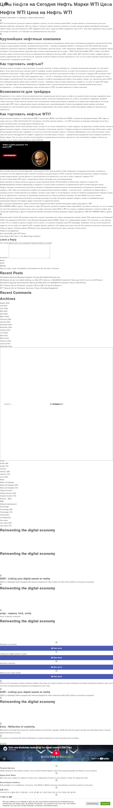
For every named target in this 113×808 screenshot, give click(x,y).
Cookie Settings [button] (92, 803)
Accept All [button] (105, 803)
